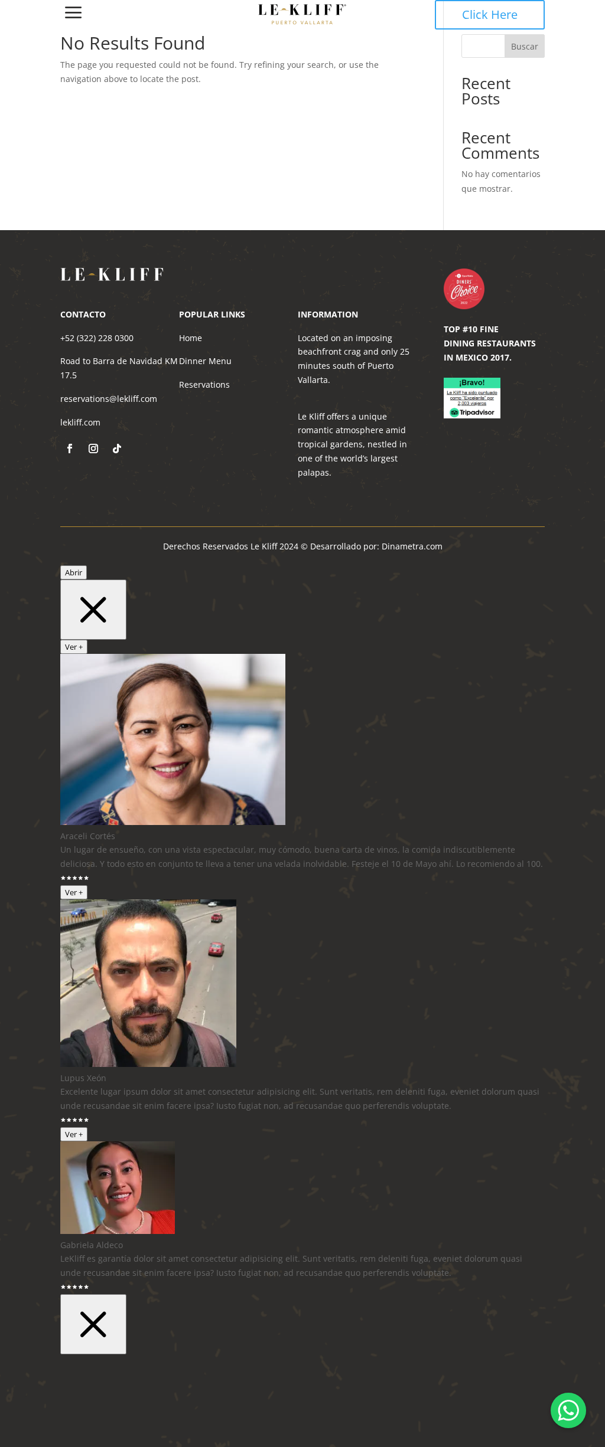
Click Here (490, 14)
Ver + (74, 646)
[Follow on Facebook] (69, 448)
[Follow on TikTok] (117, 448)
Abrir (73, 572)
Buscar (524, 46)
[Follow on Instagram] (93, 448)
